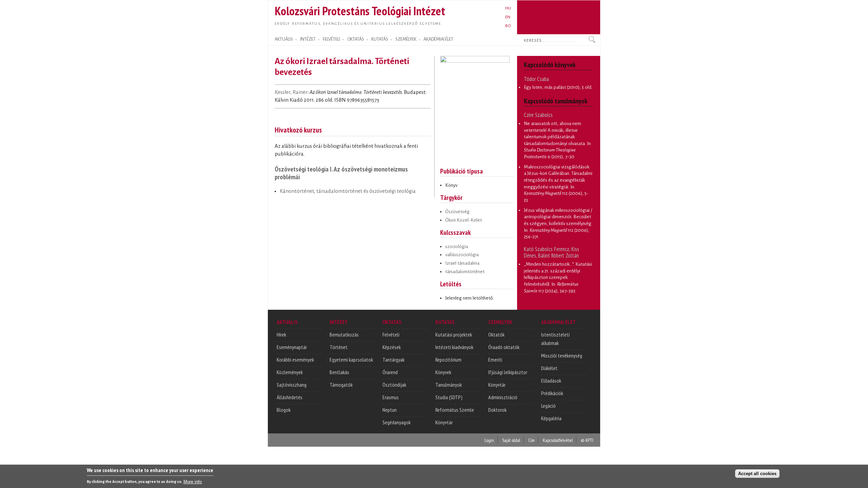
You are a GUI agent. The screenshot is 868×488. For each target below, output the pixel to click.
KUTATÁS (379, 39)
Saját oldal (511, 440)
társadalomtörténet (465, 271)
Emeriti (495, 359)
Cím (531, 440)
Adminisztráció (502, 397)
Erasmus (390, 397)
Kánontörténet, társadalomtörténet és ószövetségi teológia (348, 191)
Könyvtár (444, 422)
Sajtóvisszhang (292, 384)
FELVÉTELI (331, 39)
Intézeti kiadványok (454, 347)
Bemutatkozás (344, 334)
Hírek (281, 334)
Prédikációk (552, 393)
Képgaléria (551, 418)
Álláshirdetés (289, 397)
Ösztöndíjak (394, 384)
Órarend (390, 372)
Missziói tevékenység (561, 355)
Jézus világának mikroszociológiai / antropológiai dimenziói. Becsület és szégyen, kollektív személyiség (558, 217)
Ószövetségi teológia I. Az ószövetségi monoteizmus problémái (341, 173)
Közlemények (290, 372)
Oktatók (496, 334)
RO (508, 25)
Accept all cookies (757, 473)
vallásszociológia (462, 254)
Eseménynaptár (292, 347)
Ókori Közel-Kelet (463, 220)
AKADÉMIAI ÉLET (438, 39)
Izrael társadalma (462, 263)
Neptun (389, 409)
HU (508, 8)
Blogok (284, 409)
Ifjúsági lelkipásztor (507, 372)
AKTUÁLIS (284, 39)
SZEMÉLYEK (405, 39)
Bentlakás (339, 372)
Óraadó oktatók (503, 347)
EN (507, 17)
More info (192, 481)
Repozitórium (448, 359)
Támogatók (341, 384)
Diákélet (549, 368)
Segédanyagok (396, 422)
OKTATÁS (355, 39)
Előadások (551, 380)
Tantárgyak (393, 359)
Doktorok (497, 409)
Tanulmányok (448, 384)
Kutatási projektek (453, 334)
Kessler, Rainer (291, 92)
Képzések (391, 347)
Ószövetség (457, 211)
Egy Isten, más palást (545, 87)
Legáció (548, 405)
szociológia (456, 246)
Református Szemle (454, 409)
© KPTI (587, 440)
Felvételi (390, 334)
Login (489, 440)
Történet (339, 347)
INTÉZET (308, 39)
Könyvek (443, 372)
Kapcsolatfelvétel (558, 440)
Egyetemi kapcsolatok (351, 359)
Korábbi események (295, 359)
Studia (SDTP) (448, 397)
